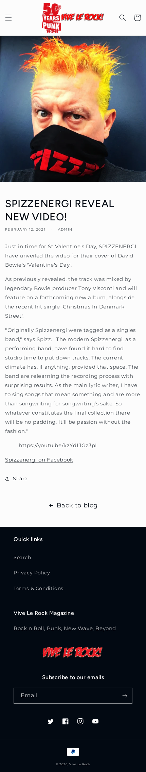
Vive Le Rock (79, 764)
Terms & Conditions (38, 588)
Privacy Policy (32, 573)
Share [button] (20, 478)
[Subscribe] (124, 696)
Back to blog (77, 505)
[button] (8, 17)
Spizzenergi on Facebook (39, 459)
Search (22, 557)
